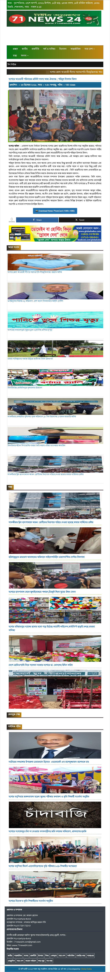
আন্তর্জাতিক (75, 48)
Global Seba (86, 969)
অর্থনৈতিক (70, 955)
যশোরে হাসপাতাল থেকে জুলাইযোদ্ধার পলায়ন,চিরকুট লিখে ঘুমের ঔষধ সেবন (42, 591)
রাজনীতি (35, 48)
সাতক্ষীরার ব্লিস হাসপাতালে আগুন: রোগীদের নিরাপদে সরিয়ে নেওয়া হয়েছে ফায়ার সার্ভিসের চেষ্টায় (51, 522)
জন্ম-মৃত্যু (41, 961)
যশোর (26, 955)
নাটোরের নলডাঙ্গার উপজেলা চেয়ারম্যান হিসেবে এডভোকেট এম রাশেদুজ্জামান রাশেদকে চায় (49, 761)
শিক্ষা (47, 955)
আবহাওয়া (90, 955)
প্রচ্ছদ (15, 48)
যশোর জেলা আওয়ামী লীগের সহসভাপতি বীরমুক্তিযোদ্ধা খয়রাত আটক (66, 72)
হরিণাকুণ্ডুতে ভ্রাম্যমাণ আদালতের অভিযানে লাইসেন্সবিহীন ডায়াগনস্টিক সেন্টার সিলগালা (47, 557)
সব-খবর (49, 961)
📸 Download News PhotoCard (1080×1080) (55, 211)
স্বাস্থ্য (15, 55)
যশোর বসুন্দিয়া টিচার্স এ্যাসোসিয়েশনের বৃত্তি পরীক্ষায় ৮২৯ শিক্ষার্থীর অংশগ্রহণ (43, 866)
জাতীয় (25, 48)
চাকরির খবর (81, 955)
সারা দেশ (89, 48)
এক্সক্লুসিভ (11, 961)
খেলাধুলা (54, 955)
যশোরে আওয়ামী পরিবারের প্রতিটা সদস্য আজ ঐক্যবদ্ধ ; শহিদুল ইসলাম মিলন (43, 79)
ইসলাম (40, 955)
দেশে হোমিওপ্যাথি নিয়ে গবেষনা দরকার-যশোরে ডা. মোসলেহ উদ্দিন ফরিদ (41, 665)
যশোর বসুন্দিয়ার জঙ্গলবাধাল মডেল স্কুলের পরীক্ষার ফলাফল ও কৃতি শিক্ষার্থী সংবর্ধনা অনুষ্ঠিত (49, 796)
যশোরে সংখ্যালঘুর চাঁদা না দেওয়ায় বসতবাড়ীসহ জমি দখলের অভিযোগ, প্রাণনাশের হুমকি (47, 831)
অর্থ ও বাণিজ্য (49, 48)
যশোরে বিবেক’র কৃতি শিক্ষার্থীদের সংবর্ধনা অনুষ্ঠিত (31, 900)
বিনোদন (63, 48)
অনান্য (24, 55)
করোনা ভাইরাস (30, 961)
